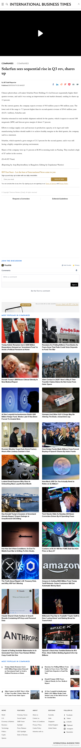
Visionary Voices (22, 715)
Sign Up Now (26, 305)
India (49, 718)
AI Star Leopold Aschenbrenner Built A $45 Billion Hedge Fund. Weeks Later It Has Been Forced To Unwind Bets (19, 417)
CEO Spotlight (21, 731)
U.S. (3, 718)
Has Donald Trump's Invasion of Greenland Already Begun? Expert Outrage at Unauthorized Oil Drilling (19, 516)
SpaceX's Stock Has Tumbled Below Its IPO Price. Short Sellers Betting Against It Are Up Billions (59, 653)
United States (52, 728)
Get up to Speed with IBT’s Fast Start (67, 304)
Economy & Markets (8, 721)
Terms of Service (51, 183)
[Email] (73, 84)
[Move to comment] (77, 84)
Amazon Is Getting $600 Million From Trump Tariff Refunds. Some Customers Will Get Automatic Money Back (59, 583)
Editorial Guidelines (60, 199)
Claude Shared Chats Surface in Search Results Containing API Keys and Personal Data (19, 618)
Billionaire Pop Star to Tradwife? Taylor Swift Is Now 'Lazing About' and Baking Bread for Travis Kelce (60, 618)
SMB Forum (21, 721)
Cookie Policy (37, 728)
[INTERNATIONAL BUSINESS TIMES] (40, 4)
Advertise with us (38, 731)
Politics (4, 731)
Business (4, 725)
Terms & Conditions (39, 721)
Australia (51, 715)
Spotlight (20, 725)
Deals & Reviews (22, 735)
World (3, 715)
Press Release (21, 728)
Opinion (4, 738)
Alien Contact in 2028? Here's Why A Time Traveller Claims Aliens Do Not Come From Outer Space (59, 382)
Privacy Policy (63, 183)
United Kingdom (53, 725)
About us (35, 715)
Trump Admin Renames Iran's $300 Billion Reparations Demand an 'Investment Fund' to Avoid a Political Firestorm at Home (20, 347)
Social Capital (21, 718)
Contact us (36, 718)
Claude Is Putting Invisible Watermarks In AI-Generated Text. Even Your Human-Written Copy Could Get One (19, 653)
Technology (5, 728)
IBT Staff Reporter (10, 82)
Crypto (4, 735)
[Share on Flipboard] (65, 84)
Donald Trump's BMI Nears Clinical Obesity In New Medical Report (56, 681)
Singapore (51, 721)
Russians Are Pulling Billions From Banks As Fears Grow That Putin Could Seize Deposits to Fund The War (60, 347)
